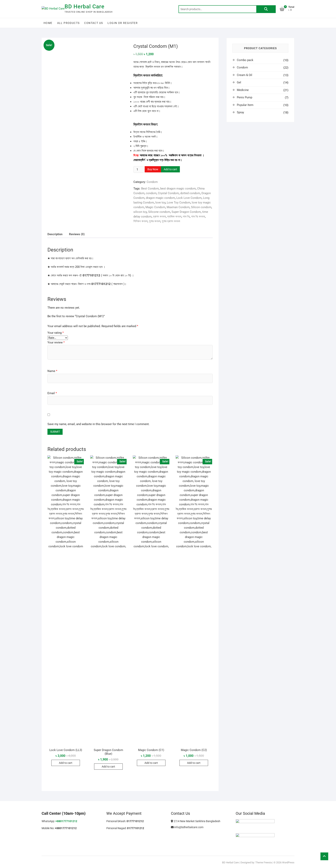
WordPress (288, 708)
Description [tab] (54, 234)
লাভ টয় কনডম (198, 216)
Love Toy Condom (178, 202)
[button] (120, 49)
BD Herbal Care (84, 6)
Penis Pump (244, 97)
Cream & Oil (244, 75)
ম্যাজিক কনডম (174, 216)
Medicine (243, 90)
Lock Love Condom (189, 198)
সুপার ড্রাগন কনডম (171, 221)
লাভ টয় (186, 216)
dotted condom (190, 193)
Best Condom (150, 188)
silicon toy (140, 212)
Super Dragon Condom (186, 212)
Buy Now (152, 169)
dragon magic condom (160, 198)
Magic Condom (155, 207)
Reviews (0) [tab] (77, 234)
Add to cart (170, 169)
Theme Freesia (263, 708)
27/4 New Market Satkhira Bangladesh (196, 667)
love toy (160, 202)
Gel (239, 82)
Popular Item (245, 105)
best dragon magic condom (178, 188)
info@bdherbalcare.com (188, 673)
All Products (68, 22)
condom (151, 193)
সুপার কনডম (154, 221)
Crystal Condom (168, 193)
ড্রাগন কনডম (159, 216)
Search (266, 9)
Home (48, 22)
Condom (152, 182)
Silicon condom (201, 207)
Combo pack (245, 60)
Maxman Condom (178, 207)
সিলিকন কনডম (140, 221)
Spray (240, 112)
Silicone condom (159, 212)
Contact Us (93, 22)
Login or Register (123, 22)
